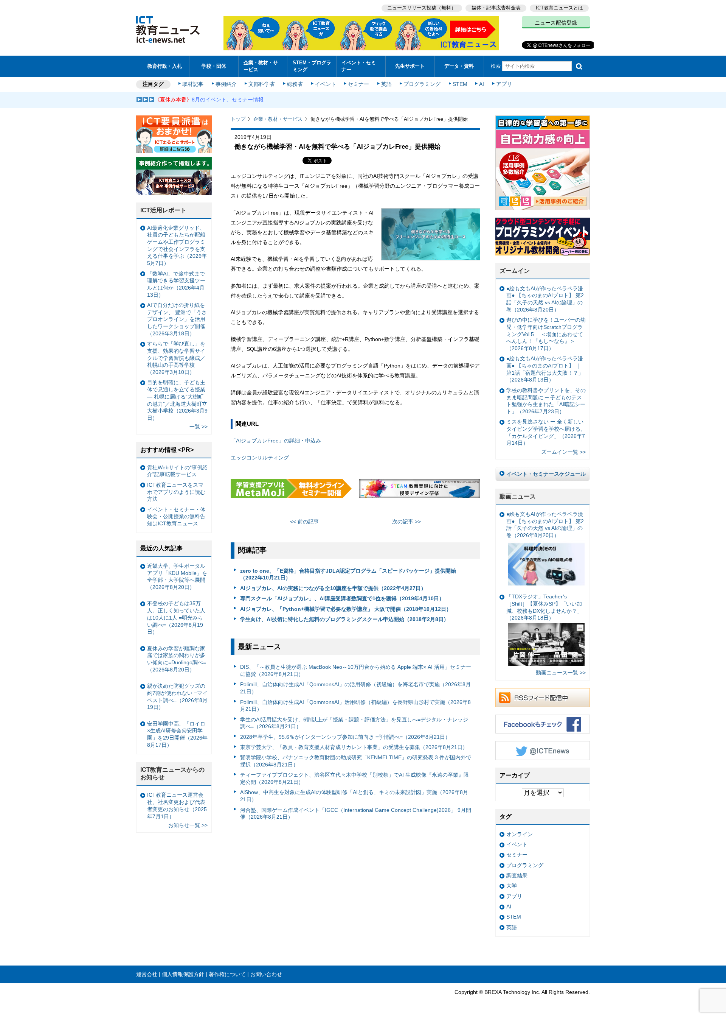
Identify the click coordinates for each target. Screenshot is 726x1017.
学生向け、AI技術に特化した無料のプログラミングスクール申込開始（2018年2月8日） (344, 619)
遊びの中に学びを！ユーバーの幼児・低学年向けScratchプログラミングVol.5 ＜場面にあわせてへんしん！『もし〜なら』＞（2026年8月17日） (546, 334)
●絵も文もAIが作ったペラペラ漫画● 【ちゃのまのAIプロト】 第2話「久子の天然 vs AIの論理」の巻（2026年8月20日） (545, 299)
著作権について (227, 974)
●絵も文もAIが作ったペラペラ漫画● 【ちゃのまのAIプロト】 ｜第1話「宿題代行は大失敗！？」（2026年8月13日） (544, 369)
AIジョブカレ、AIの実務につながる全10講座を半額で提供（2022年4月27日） (333, 588)
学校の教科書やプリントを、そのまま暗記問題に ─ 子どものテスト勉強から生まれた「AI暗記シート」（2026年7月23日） (546, 400)
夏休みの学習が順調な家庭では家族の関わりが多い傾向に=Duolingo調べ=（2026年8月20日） (176, 659)
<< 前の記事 (304, 522)
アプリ (504, 84)
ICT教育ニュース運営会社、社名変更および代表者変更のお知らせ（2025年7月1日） (177, 805)
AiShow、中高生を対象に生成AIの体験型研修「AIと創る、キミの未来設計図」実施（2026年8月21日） (354, 795)
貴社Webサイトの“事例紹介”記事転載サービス (177, 471)
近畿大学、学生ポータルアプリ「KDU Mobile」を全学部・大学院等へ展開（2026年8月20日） (177, 576)
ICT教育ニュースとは (559, 8)
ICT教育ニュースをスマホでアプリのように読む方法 (176, 492)
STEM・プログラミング (312, 66)
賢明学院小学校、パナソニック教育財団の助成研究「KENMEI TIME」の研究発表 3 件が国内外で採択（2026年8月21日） (355, 761)
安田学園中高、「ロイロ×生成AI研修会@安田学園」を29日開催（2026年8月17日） (177, 734)
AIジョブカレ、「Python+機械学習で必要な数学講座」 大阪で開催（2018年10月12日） (345, 609)
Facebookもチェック (542, 724)
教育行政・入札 (164, 66)
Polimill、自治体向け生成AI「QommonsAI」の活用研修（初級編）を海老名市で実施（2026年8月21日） (355, 688)
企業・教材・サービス (261, 66)
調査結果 (516, 875)
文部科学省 (261, 84)
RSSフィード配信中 (542, 697)
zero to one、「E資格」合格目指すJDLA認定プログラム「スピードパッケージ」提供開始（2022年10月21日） (348, 574)
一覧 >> (198, 427)
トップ (238, 119)
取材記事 (192, 84)
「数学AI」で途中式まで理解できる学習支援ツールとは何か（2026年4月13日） (176, 284)
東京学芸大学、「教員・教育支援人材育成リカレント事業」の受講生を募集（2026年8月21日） (354, 747)
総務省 (295, 84)
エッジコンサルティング (260, 458)
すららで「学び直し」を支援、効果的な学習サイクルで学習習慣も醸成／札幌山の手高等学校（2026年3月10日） (176, 358)
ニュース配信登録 (556, 23)
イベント (325, 84)
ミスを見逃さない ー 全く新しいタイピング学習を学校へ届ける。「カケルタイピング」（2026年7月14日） (546, 432)
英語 (386, 84)
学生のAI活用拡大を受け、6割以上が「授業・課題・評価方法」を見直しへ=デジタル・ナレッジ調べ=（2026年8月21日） (354, 723)
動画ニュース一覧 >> (561, 673)
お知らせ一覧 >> (188, 825)
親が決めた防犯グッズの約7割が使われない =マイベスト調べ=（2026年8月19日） (177, 696)
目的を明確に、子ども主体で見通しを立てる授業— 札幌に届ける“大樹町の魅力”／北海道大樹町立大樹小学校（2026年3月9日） (177, 400)
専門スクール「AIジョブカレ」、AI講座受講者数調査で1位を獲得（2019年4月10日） (342, 598)
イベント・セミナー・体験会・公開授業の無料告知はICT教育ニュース (176, 516)
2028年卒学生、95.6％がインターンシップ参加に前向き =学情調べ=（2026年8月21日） (345, 737)
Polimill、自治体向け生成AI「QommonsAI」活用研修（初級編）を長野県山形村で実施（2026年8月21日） (355, 705)
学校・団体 (214, 66)
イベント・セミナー (358, 66)
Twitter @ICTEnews (542, 750)
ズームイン (515, 271)
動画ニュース (518, 496)
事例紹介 (226, 84)
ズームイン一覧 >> (563, 452)
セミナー (358, 84)
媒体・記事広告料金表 (496, 8)
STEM (460, 84)
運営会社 (146, 974)
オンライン (519, 834)
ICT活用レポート (163, 210)
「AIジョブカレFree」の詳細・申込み (276, 441)
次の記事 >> (406, 522)
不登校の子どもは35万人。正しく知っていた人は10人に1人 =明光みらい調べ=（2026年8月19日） (176, 617)
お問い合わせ (266, 974)
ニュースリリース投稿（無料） (421, 8)
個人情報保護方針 (183, 974)
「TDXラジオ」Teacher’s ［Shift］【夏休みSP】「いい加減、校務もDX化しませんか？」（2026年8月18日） (544, 607)
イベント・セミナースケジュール (546, 474)
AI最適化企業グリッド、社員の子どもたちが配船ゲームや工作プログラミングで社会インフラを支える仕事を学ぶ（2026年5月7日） (177, 245)
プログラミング (422, 84)
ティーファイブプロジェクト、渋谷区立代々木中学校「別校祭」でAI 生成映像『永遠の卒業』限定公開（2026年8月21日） (354, 778)
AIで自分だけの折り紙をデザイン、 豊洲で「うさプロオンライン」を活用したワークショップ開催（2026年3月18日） (177, 319)
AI (481, 84)
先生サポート (410, 66)
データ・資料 (459, 66)
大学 (511, 886)
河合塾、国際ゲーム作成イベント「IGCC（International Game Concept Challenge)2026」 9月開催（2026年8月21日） (355, 813)
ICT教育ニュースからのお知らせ (172, 773)
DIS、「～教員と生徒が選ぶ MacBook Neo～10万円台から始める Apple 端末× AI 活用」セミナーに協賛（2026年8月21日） (355, 670)
